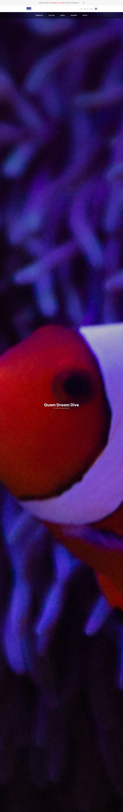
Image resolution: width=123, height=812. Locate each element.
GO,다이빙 (52, 15)
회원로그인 (86, 9)
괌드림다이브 (39, 15)
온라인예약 (74, 15)
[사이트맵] (96, 9)
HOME (81, 9)
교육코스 (62, 15)
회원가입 (91, 9)
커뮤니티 (84, 15)
